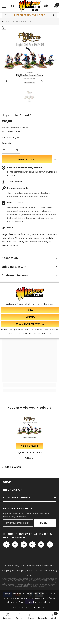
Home (4, 21)
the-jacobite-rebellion (36, 241)
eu (19, 234)
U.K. (36, 534)
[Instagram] (15, 544)
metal (45, 234)
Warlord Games (19, 127)
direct (13, 234)
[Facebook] (6, 544)
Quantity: (7, 143)
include (26, 234)
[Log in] (46, 6)
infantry (36, 234)
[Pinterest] (24, 544)
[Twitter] (50, 544)
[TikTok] (32, 544)
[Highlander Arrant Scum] (29, 428)
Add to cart (27, 159)
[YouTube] (41, 544)
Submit (45, 523)
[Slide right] (53, 15)
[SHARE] (54, 159)
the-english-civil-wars (27, 238)
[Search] (13, 6)
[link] (29, 385)
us (50, 241)
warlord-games (10, 245)
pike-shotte (8, 238)
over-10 (53, 234)
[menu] (4, 6)
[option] (29, 57)
